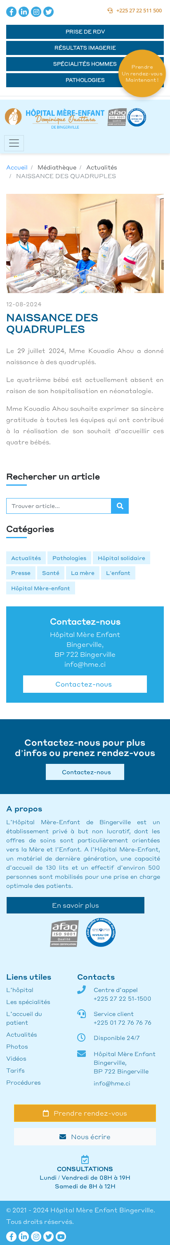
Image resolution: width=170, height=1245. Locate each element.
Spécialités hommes (85, 64)
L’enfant (118, 572)
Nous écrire (88, 1136)
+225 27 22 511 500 (137, 10)
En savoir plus (75, 905)
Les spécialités (28, 1001)
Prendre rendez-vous (88, 1113)
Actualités (26, 557)
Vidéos (16, 1058)
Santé (50, 572)
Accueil (17, 167)
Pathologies (85, 80)
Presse (21, 572)
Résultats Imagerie (85, 48)
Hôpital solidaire (121, 557)
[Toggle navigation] (14, 143)
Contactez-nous (82, 684)
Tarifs (15, 1070)
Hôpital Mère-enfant (40, 587)
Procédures (23, 1082)
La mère (82, 572)
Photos (17, 1046)
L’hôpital (19, 989)
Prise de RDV (85, 32)
